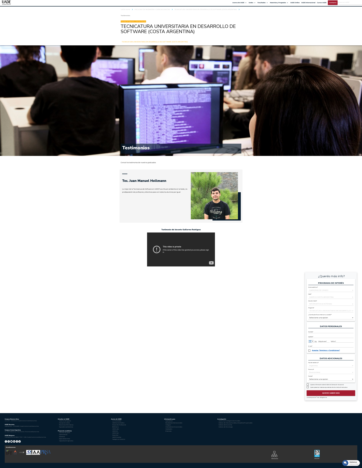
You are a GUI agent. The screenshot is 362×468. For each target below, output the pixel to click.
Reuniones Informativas (66, 425)
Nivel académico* (313, 287)
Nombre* (310, 332)
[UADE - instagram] (8, 442)
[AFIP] (334, 453)
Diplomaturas (63, 434)
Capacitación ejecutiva (66, 440)
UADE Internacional (308, 2)
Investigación (221, 419)
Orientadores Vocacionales (173, 427)
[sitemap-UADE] (291, 453)
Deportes (115, 435)
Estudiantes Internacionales (173, 423)
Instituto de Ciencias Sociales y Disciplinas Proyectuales (235, 423)
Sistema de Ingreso (65, 421)
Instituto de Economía (225, 425)
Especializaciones (64, 438)
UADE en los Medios (118, 423)
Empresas (168, 431)
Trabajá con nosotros (118, 439)
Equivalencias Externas (66, 427)
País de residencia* (313, 362)
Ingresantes (169, 421)
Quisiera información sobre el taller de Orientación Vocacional (327, 384)
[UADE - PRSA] (45, 454)
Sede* (309, 294)
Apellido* (310, 336)
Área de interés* (312, 301)
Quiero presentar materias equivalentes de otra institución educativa (328, 387)
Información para (169, 419)
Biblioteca (115, 427)
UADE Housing (116, 437)
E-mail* (310, 346)
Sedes (252, 3)
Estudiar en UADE (63, 419)
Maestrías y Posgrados (279, 3)
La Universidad (116, 421)
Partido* (310, 376)
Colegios (168, 425)
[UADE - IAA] (35, 454)
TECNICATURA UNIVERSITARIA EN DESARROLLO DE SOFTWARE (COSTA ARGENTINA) (205, 9)
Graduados (168, 429)
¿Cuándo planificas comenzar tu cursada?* (320, 314)
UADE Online (295, 2)
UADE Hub (115, 433)
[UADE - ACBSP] (15, 454)
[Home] (6, 3)
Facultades (263, 3)
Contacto (332, 2)
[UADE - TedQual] (22, 454)
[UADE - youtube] (11, 442)
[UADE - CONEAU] (28, 454)
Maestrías (62, 436)
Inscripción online (64, 423)
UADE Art (115, 431)
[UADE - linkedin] (14, 442)
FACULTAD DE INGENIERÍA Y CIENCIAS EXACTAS (152, 9)
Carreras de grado (64, 432)
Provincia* (311, 369)
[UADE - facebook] (19, 442)
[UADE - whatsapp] (17, 442)
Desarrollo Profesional (119, 425)
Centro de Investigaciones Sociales (229, 421)
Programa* (311, 307)
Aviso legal (316, 458)
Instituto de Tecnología (226, 427)
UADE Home (125, 9)
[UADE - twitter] (6, 442)
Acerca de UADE (239, 3)
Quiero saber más (331, 393)
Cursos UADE (321, 2)
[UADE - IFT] (9, 454)
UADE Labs (115, 429)
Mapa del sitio (274, 458)
